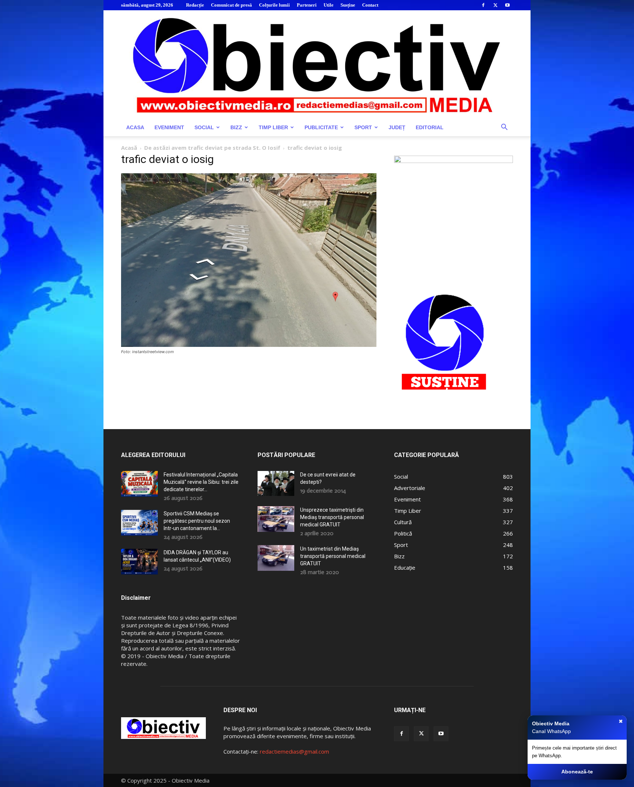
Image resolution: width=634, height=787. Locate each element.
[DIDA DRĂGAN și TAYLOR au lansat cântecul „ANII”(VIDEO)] (139, 561)
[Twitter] (495, 5)
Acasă (129, 147)
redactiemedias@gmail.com (294, 751)
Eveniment (169, 127)
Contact (370, 5)
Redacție (195, 5)
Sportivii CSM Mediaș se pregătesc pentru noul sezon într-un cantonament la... (197, 521)
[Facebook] (483, 5)
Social (204, 127)
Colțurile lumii (274, 5)
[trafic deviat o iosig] (248, 345)
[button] (504, 127)
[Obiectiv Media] (317, 64)
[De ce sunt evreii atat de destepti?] (276, 483)
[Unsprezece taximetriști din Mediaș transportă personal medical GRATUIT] (276, 519)
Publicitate (321, 127)
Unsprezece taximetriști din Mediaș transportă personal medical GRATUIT (332, 517)
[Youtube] (507, 5)
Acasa (135, 127)
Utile (329, 5)
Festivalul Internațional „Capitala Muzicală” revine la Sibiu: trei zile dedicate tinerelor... (201, 482)
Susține (347, 5)
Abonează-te (577, 772)
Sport (363, 127)
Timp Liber (273, 127)
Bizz (236, 127)
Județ (397, 127)
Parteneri (307, 5)
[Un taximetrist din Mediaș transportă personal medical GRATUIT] (276, 558)
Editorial (430, 127)
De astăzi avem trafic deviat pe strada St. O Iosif (212, 147)
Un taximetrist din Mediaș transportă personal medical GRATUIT (332, 556)
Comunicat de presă (231, 5)
